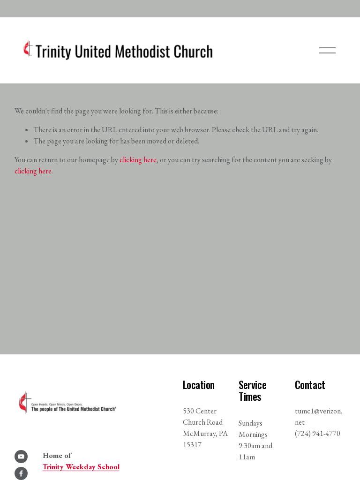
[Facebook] (21, 473)
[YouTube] (21, 456)
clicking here (138, 160)
